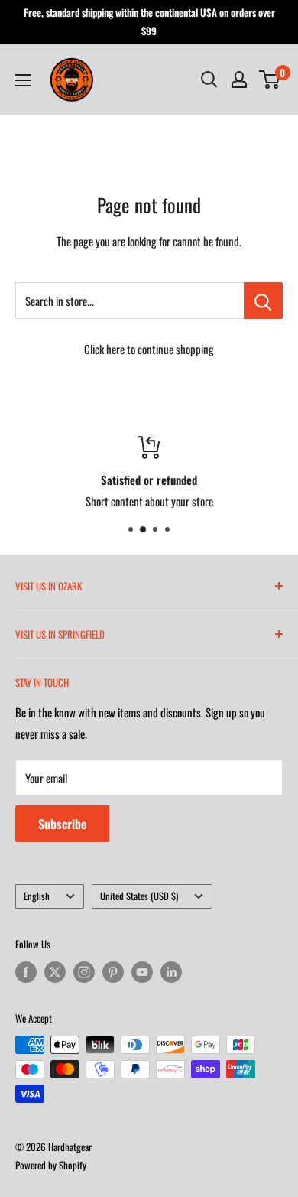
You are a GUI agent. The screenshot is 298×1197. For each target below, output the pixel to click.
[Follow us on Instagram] (84, 972)
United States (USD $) (139, 896)
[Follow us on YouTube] (142, 972)
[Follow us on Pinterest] (113, 972)
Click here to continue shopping (149, 348)
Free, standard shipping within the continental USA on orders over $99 (149, 21)
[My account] (239, 79)
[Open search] (209, 79)
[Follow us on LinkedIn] (171, 972)
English (37, 896)
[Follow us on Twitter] (55, 972)
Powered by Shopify (50, 1165)
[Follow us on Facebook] (26, 972)
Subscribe (62, 824)
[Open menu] (23, 80)
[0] (270, 79)
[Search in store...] (263, 300)
